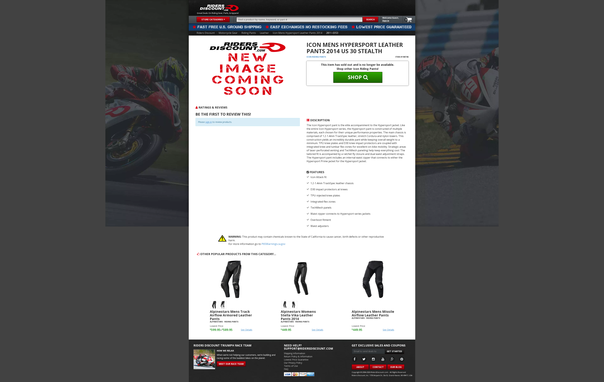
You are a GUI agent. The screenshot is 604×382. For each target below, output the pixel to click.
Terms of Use (291, 365)
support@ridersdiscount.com (308, 348)
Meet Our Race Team (231, 363)
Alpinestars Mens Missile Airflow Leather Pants (373, 313)
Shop (355, 77)
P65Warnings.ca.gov (273, 244)
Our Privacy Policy (293, 362)
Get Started (394, 351)
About (360, 366)
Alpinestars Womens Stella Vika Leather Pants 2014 (298, 315)
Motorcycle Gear (228, 33)
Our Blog (396, 366)
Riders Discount (206, 33)
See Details (246, 329)
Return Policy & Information (298, 356)
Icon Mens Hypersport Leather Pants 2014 (297, 33)
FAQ (286, 369)
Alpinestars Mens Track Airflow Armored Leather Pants (231, 315)
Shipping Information (294, 353)
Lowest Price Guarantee (296, 359)
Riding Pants (248, 33)
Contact (378, 366)
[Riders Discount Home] (219, 8)
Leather (264, 33)
